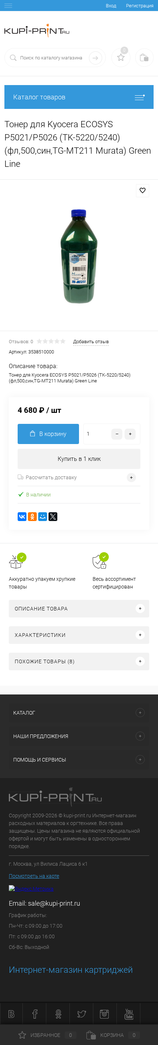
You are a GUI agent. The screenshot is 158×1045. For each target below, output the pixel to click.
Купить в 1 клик (79, 458)
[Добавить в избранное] (142, 190)
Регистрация (140, 5)
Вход (111, 5)
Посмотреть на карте (34, 876)
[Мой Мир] (42, 516)
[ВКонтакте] (22, 516)
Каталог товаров (39, 97)
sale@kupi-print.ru (54, 903)
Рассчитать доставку (51, 477)
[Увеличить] (79, 256)
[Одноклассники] (32, 516)
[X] (53, 516)
